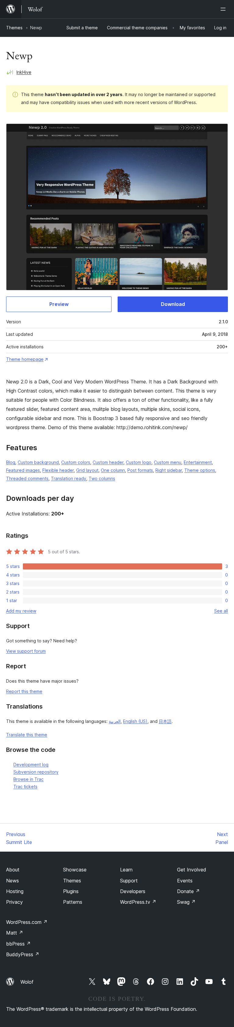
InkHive (23, 72)
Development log (30, 764)
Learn (126, 870)
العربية (115, 721)
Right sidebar (168, 470)
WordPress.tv (138, 902)
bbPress (18, 944)
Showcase (75, 870)
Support (129, 881)
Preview (59, 304)
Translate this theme (26, 734)
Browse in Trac (28, 779)
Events (185, 881)
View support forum (26, 651)
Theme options (199, 470)
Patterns (72, 902)
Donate (188, 891)
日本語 (165, 721)
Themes (14, 27)
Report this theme (24, 691)
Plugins (71, 891)
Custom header (108, 462)
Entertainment (198, 462)
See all (221, 610)
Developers (132, 891)
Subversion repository (35, 771)
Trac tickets (25, 786)
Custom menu (167, 462)
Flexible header (58, 470)
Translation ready (68, 478)
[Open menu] (224, 9)
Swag (186, 902)
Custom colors (75, 462)
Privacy (14, 902)
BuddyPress (22, 954)
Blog (10, 462)
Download (173, 304)
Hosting (14, 891)
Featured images (23, 470)
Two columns (102, 478)
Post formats (140, 470)
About (13, 870)
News (12, 881)
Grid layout (87, 470)
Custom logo (138, 462)
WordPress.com (27, 922)
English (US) (135, 721)
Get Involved (191, 870)
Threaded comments (27, 478)
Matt (14, 933)
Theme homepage (25, 359)
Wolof (27, 982)
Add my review (21, 610)
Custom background (38, 462)
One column (113, 470)
